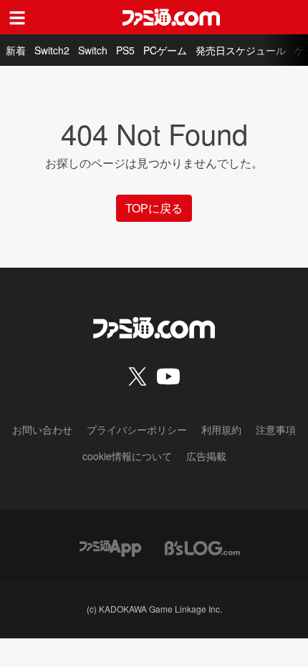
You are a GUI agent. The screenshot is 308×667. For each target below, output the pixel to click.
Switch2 (51, 50)
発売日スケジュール (241, 50)
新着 (16, 50)
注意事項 (276, 429)
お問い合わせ (42, 429)
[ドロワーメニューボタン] (17, 17)
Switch (92, 50)
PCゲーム (165, 50)
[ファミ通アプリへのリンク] (110, 546)
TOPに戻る (154, 208)
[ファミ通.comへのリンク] (171, 17)
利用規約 (221, 429)
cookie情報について (127, 456)
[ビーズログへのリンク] (202, 546)
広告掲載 (206, 456)
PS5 (125, 50)
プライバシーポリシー (137, 429)
